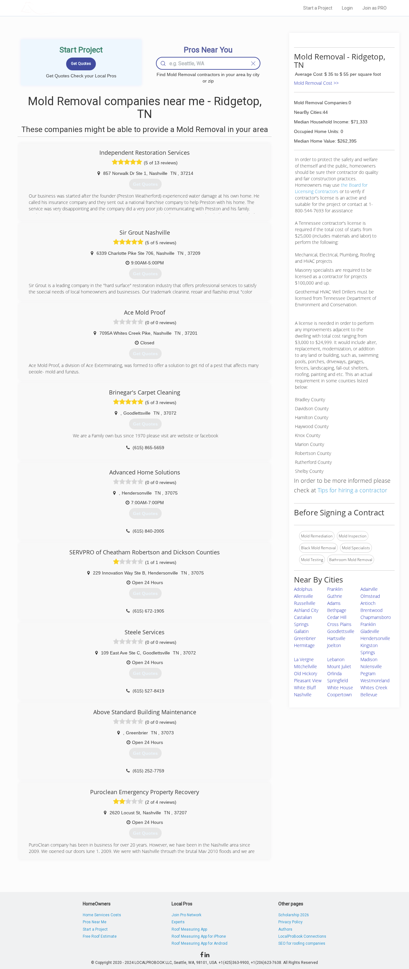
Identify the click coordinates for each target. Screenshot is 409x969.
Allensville (303, 596)
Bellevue (368, 695)
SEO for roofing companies (301, 943)
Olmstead (370, 596)
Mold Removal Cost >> (316, 83)
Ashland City (306, 610)
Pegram (367, 673)
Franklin (335, 589)
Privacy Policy (290, 922)
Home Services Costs (102, 915)
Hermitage (304, 645)
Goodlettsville (340, 631)
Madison (368, 659)
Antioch (367, 603)
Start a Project (317, 8)
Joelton (334, 645)
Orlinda (334, 673)
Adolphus (303, 589)
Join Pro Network (186, 915)
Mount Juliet (339, 666)
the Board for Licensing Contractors (331, 188)
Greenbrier (305, 638)
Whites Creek (373, 687)
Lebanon (335, 659)
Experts (178, 922)
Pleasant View (307, 680)
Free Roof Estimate (100, 936)
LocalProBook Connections (302, 936)
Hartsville (336, 638)
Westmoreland (375, 680)
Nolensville (371, 666)
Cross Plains (339, 624)
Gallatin (301, 631)
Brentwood (371, 610)
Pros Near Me (94, 922)
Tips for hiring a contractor (352, 490)
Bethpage (336, 610)
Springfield (337, 680)
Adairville (369, 589)
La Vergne (304, 659)
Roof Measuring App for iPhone (199, 936)
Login (347, 8)
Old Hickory (305, 673)
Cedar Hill (336, 617)
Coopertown (339, 695)
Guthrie (334, 596)
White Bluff (305, 687)
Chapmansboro (375, 617)
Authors (285, 929)
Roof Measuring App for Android (200, 943)
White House (340, 687)
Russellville (304, 603)
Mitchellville (305, 666)
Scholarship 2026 (293, 915)
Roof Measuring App (189, 929)
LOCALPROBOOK (58, 7)
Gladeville (369, 631)
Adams (334, 603)
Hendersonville (375, 638)
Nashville (303, 695)
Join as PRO (374, 8)
